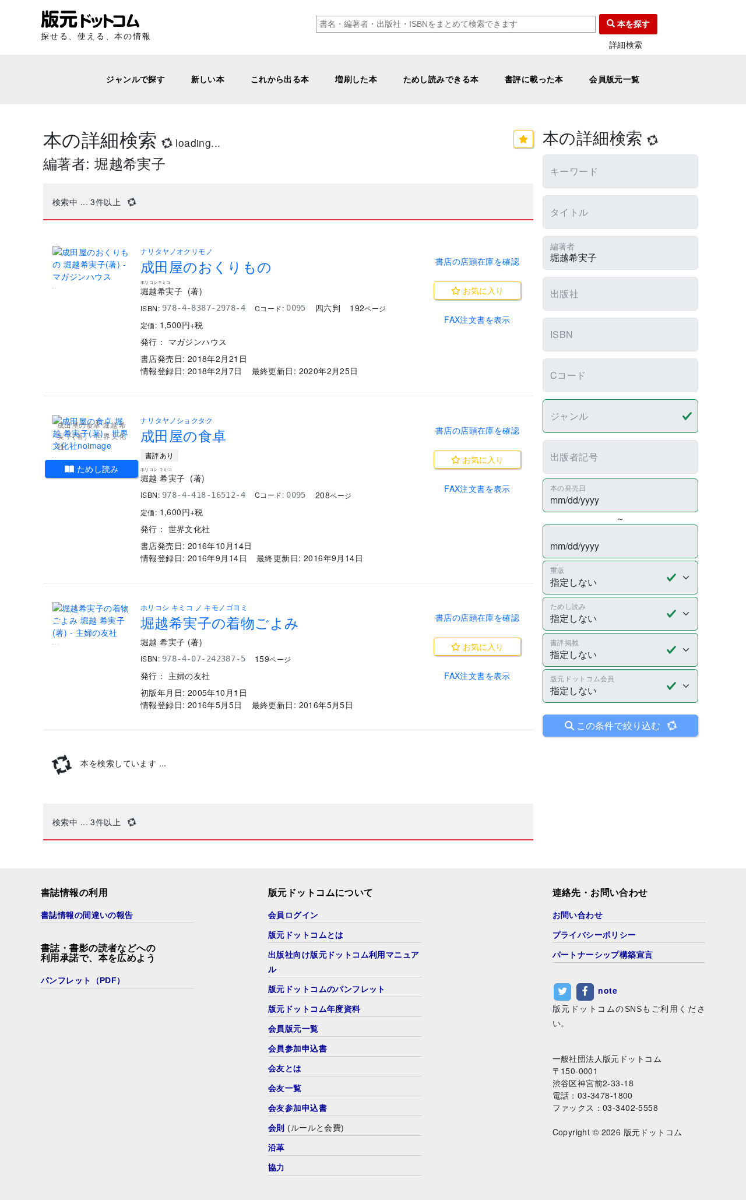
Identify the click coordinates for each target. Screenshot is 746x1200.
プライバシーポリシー (594, 934)
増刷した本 (356, 79)
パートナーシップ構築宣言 (603, 954)
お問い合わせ (578, 915)
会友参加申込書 (297, 1108)
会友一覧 (285, 1088)
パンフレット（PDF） (83, 980)
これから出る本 (280, 79)
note (607, 990)
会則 (276, 1127)
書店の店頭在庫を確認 (477, 261)
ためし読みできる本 (441, 79)
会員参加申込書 (297, 1048)
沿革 (276, 1147)
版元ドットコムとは (306, 934)
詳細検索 (626, 44)
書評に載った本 (534, 79)
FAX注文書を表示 (477, 319)
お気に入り (482, 290)
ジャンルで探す (135, 79)
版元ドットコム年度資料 (314, 1009)
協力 (276, 1167)
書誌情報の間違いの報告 (87, 915)
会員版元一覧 (614, 79)
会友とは (285, 1068)
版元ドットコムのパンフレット (327, 989)
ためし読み (96, 468)
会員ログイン (293, 915)
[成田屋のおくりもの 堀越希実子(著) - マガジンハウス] (91, 264)
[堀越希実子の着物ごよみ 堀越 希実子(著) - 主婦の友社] (91, 620)
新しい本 (208, 79)
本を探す (632, 24)
